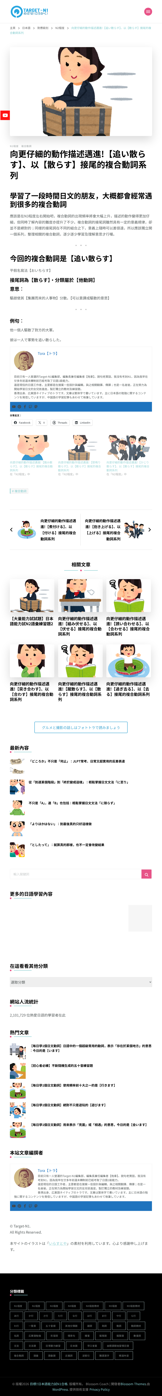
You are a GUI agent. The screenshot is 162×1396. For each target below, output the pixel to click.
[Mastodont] (36, 407)
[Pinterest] (19, 407)
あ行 (16, 1315)
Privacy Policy (99, 1389)
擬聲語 (120, 1335)
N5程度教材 (133, 1305)
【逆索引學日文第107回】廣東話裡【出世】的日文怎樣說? (53, 940)
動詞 (119, 1325)
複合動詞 (26, 146)
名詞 (16, 1335)
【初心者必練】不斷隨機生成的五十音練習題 (61, 1065)
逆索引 (86, 1355)
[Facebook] (25, 407)
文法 (16, 1345)
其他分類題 (71, 1325)
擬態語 (103, 1335)
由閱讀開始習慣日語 (118, 1345)
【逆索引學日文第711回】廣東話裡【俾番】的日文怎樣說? (112, 940)
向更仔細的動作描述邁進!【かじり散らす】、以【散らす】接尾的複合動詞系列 (127, 466)
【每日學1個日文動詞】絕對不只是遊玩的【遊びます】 (68, 1104)
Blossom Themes (133, 1383)
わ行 (16, 1325)
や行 (118, 1315)
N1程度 (18, 1305)
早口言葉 (92, 1345)
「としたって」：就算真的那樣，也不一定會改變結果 (66, 844)
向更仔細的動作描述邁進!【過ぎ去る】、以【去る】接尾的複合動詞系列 (128, 689)
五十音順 (51, 1325)
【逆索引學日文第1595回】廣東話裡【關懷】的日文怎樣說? (82, 940)
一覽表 (32, 1325)
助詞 (104, 1325)
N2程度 (14, 146)
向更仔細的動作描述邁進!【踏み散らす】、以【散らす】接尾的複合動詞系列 (31, 466)
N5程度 (113, 1305)
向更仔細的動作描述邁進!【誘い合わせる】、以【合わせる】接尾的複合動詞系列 (128, 626)
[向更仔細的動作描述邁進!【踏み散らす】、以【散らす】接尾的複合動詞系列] (32, 447)
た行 (60, 1315)
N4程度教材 (92, 1305)
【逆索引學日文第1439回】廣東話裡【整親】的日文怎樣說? (23, 940)
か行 (31, 1315)
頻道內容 (124, 1355)
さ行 (45, 1315)
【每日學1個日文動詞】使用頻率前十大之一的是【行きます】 (73, 1085)
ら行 (133, 1315)
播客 (87, 1335)
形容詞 (54, 1335)
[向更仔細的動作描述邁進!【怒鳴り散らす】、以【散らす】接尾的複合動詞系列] (80, 447)
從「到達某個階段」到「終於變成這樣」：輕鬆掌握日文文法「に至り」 (79, 782)
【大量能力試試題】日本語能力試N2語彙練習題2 (31, 621)
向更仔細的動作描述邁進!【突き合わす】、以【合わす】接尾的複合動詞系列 (31, 691)
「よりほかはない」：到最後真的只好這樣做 (60, 823)
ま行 (104, 1315)
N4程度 (72, 1305)
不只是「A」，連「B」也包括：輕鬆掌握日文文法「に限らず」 (73, 803)
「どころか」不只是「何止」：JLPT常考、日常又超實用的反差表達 (77, 761)
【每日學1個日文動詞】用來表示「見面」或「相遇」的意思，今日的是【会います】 (89, 1124)
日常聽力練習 (53, 1345)
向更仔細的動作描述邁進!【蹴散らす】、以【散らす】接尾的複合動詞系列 (80, 691)
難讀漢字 (104, 1355)
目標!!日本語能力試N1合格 (49, 1383)
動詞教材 (136, 1325)
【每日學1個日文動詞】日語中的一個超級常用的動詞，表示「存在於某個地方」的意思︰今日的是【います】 (91, 1048)
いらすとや (58, 1243)
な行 (75, 1315)
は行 (89, 1315)
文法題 (32, 1345)
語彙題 (52, 1355)
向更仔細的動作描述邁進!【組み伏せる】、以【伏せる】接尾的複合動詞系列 (80, 626)
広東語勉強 (35, 1335)
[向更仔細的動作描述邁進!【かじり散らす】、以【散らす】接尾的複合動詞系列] (128, 447)
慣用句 (71, 1335)
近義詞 (69, 1355)
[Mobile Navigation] (148, 12)
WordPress (60, 1389)
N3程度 (54, 1305)
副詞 (89, 1325)
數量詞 (137, 1335)
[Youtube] (14, 407)
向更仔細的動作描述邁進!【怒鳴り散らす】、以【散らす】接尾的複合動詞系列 (79, 466)
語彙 (36, 1355)
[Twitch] (30, 407)
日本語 (74, 1345)
